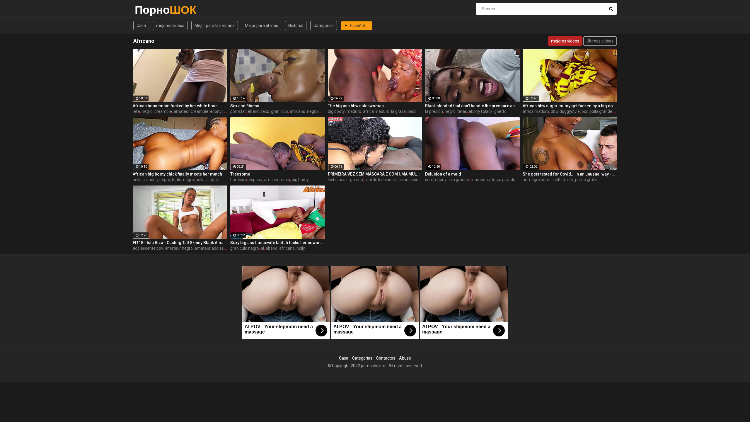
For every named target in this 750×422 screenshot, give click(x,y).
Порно (150, 10)
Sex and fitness (244, 105)
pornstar (238, 111)
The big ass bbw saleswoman (356, 105)
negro (147, 111)
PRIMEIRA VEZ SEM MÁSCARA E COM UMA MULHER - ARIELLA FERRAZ (375, 174)
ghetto (500, 111)
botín (176, 179)
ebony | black (222, 111)
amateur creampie (191, 111)
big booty (336, 111)
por (585, 111)
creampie (163, 111)
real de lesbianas (380, 179)
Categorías (323, 25)
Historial (295, 25)
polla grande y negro (608, 111)
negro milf (316, 111)
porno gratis (586, 179)
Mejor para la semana (215, 25)
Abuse (405, 358)
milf (557, 179)
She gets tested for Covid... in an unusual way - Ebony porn (570, 174)
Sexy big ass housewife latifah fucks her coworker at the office (277, 242)
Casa (141, 25)
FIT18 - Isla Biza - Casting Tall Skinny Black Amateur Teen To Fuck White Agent (180, 242)
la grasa (398, 111)
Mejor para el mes (261, 25)
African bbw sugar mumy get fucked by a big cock (570, 105)
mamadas (480, 179)
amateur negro (179, 248)
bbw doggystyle (565, 111)
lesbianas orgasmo (345, 179)
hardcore (238, 179)
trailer (567, 179)
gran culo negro (244, 248)
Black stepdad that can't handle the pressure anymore (472, 105)
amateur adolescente (214, 248)
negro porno (540, 179)
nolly (300, 248)
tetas (462, 111)
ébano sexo (258, 111)
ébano (271, 248)
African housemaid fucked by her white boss (175, 105)
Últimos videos (600, 41)
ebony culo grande (452, 179)
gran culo (279, 111)
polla (200, 179)
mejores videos (170, 25)
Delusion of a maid (443, 174)
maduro (354, 111)
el (262, 248)
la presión (434, 111)
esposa (255, 179)
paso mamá (419, 111)
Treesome (240, 174)
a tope (212, 179)
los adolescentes (413, 179)
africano (297, 111)
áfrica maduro (376, 111)
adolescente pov (148, 248)
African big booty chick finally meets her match (177, 174)
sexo (285, 179)
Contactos (385, 358)
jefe (136, 111)
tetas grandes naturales (514, 179)
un (525, 179)
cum (429, 179)
